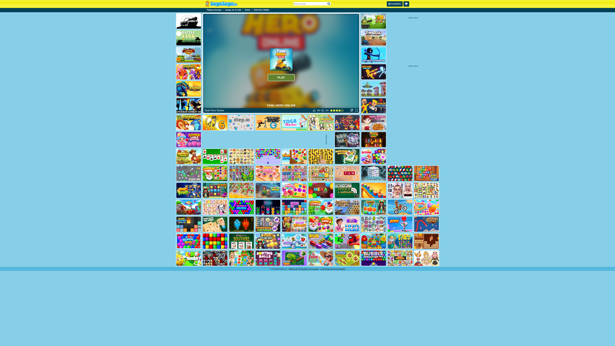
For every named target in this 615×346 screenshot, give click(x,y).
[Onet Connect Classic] (294, 173)
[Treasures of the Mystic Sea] (347, 207)
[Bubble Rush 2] (188, 241)
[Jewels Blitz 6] (373, 207)
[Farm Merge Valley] (321, 258)
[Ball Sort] (268, 207)
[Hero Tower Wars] (373, 89)
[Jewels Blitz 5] (268, 241)
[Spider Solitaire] (347, 190)
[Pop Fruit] (188, 190)
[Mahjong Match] (347, 156)
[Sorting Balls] (268, 258)
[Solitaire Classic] (215, 156)
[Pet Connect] (373, 224)
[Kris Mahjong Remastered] (400, 258)
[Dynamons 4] (188, 72)
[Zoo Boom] (373, 241)
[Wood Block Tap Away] (215, 224)
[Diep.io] (241, 123)
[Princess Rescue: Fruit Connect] (268, 224)
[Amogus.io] (347, 241)
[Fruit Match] (294, 156)
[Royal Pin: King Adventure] (347, 123)
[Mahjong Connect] (321, 173)
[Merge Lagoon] (268, 190)
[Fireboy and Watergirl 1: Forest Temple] (241, 224)
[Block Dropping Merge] (188, 224)
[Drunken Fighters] (373, 106)
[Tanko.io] (373, 38)
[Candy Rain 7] (426, 207)
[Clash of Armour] (188, 55)
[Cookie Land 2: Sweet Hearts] (188, 140)
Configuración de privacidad (332, 269)
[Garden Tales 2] (321, 207)
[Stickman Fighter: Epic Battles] (268, 123)
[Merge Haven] (294, 224)
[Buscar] (329, 4)
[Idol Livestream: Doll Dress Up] (426, 258)
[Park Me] (188, 173)
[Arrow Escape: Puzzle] (321, 156)
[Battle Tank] (188, 38)
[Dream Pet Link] (215, 207)
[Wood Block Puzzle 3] (426, 241)
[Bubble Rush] (241, 207)
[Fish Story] (400, 241)
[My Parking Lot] (241, 190)
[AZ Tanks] (188, 21)
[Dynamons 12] (188, 89)
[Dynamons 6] (215, 123)
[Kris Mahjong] (241, 156)
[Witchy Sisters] (347, 140)
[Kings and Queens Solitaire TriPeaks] (347, 224)
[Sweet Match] (268, 173)
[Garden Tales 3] (321, 224)
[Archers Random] (373, 55)
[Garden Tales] (215, 173)
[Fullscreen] (356, 110)
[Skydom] (373, 156)
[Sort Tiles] (426, 173)
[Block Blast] (294, 207)
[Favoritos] (406, 4)
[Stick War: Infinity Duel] (373, 72)
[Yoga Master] (294, 123)
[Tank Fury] (373, 21)
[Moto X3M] (400, 207)
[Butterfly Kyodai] (241, 173)
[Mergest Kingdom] (188, 207)
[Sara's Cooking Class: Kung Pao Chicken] (373, 123)
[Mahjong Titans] (426, 190)
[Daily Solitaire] (241, 241)
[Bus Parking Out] (321, 241)
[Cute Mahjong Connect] (321, 123)
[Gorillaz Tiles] (215, 258)
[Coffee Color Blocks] (373, 190)
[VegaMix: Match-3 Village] (241, 258)
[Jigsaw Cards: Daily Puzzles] (294, 258)
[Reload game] (351, 110)
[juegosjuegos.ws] (221, 3)
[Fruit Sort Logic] (373, 140)
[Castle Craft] (347, 258)
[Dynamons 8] (188, 123)
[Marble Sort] (400, 224)
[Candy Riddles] (188, 258)
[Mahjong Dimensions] (373, 173)
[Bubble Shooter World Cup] (400, 173)
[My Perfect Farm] (188, 156)
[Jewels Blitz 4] (215, 190)
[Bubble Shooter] (268, 156)
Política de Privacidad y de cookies (304, 269)
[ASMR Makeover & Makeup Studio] (400, 190)
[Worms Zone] (426, 224)
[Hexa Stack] (321, 190)
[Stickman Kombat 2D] (188, 106)
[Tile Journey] (294, 241)
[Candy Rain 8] (294, 190)
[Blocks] (215, 241)
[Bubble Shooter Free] (373, 258)
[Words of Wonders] (347, 173)
